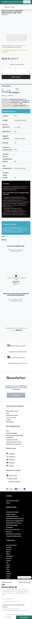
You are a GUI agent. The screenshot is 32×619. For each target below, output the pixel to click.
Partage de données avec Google (11, 608)
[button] (9, 37)
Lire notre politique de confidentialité (10, 601)
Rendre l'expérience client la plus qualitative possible (15, 610)
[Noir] (16, 276)
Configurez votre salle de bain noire (16, 328)
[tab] (16, 86)
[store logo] (9, 7)
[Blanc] (3, 55)
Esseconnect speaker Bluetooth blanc (16, 278)
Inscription (16, 395)
